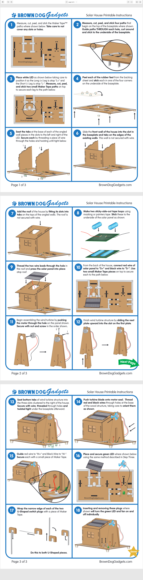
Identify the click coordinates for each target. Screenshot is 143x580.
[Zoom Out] (8, 2)
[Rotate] (128, 2)
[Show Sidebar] (2, 2)
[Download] (140, 2)
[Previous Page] (66, 2)
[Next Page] (76, 2)
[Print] (136, 2)
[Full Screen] (131, 2)
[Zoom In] (11, 2)
